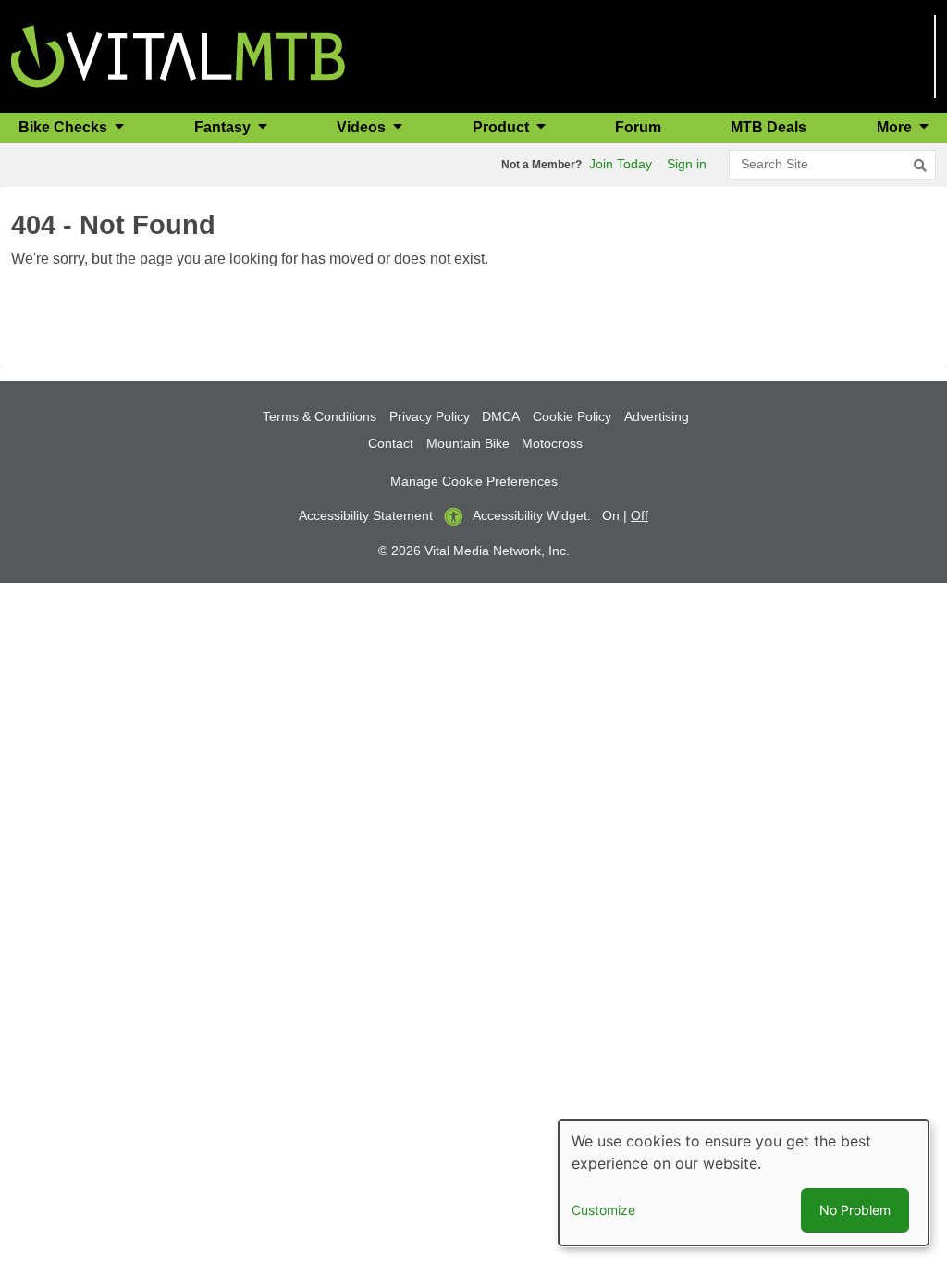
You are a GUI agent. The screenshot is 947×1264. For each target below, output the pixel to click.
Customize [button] (603, 1210)
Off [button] (639, 515)
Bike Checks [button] (64, 127)
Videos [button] (363, 127)
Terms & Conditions (319, 416)
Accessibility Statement (366, 515)
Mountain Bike (468, 443)
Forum (638, 127)
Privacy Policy (429, 416)
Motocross (552, 443)
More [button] (896, 127)
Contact (390, 443)
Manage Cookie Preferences (474, 481)
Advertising (656, 416)
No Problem (855, 1210)
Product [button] (503, 127)
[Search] (920, 165)
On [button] (611, 515)
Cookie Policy (572, 416)
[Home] (178, 55)
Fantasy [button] (224, 127)
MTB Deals (768, 127)
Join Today (620, 163)
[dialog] (744, 1182)
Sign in (687, 163)
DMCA (501, 416)
